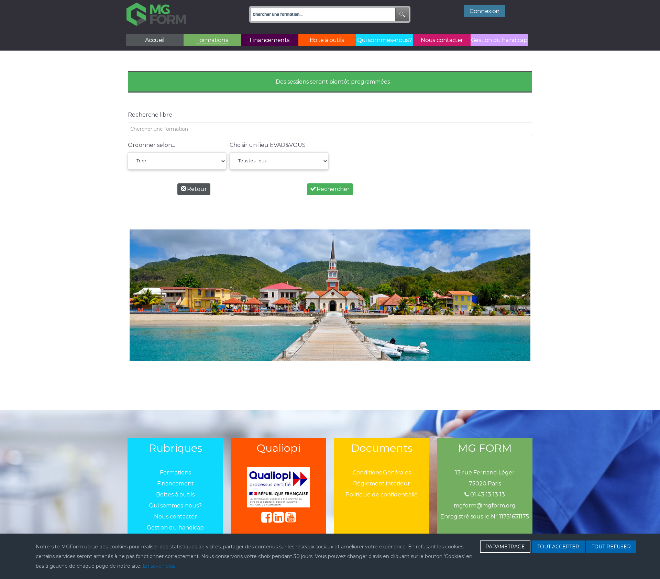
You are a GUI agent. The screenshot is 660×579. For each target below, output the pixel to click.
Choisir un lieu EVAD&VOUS (268, 145)
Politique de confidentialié (381, 494)
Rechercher (332, 189)
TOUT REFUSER (611, 547)
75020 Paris (485, 483)
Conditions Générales (382, 472)
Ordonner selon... (151, 145)
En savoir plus (159, 566)
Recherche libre (150, 114)
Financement (175, 483)
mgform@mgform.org (485, 505)
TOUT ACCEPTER (558, 547)
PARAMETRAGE (505, 547)
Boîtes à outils (175, 494)
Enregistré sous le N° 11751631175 (484, 516)
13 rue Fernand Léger (485, 472)
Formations (175, 472)
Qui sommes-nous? (175, 505)
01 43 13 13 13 (487, 494)
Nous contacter (175, 516)
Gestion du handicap (175, 527)
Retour (196, 189)
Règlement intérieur (381, 483)
